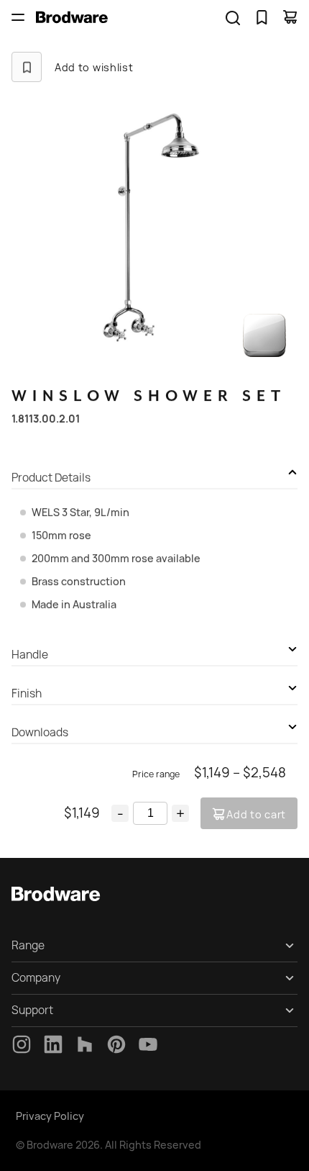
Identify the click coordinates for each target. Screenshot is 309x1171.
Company (35, 977)
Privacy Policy (50, 1116)
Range (28, 945)
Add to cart (256, 814)
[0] (261, 17)
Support (32, 1010)
